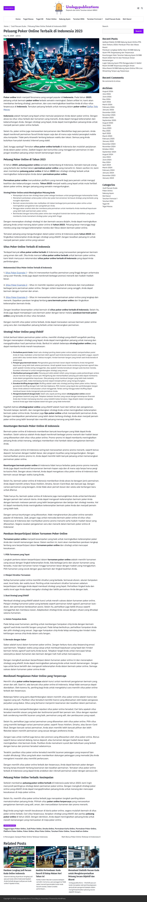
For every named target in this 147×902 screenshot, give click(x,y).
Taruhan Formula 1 (95, 19)
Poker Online (51, 19)
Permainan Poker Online (86, 829)
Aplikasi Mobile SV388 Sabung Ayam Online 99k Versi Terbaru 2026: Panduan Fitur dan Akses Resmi (121, 44)
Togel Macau (28, 19)
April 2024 (106, 165)
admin (18, 36)
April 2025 (106, 133)
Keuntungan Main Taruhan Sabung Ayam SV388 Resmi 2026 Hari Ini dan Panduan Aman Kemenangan (122, 58)
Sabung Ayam (64, 19)
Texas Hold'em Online (79, 831)
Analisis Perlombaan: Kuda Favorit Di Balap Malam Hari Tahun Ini (49, 873)
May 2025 (106, 131)
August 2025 (107, 123)
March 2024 (107, 168)
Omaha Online (48, 829)
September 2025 (109, 120)
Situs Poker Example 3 (16, 297)
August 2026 (107, 91)
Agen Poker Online (18, 829)
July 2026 (106, 94)
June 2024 (106, 160)
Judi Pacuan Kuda (112, 19)
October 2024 (108, 149)
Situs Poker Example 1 (16, 272)
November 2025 (108, 115)
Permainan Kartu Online (65, 829)
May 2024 (106, 162)
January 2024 (108, 173)
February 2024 (108, 170)
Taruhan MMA (78, 19)
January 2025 (108, 141)
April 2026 (106, 102)
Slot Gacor (127, 19)
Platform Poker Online (13, 831)
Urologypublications (82, 7)
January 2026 (108, 110)
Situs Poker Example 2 (16, 285)
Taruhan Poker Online (60, 831)
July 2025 (106, 126)
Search (105, 26)
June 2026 (106, 97)
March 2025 (107, 136)
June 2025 (106, 128)
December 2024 (108, 144)
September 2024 (109, 152)
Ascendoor (45, 899)
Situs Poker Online (42, 831)
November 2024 (108, 147)
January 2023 (108, 178)
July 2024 (106, 157)
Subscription (9, 8)
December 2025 (108, 112)
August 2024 (107, 154)
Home (18, 19)
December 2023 (108, 176)
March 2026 (107, 105)
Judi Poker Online (34, 829)
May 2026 (106, 99)
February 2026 (108, 107)
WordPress (61, 899)
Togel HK (39, 19)
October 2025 (108, 118)
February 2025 (108, 139)
